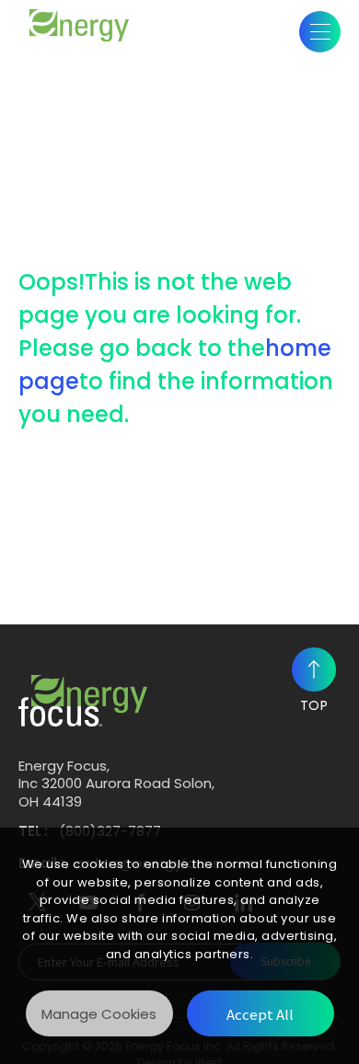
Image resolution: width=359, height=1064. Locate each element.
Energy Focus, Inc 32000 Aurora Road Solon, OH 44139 (116, 784)
